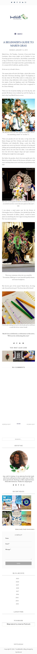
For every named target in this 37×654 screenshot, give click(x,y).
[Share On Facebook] (16, 343)
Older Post (31, 424)
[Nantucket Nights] (17, 503)
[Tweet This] (14, 343)
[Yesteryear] (26, 518)
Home (19, 424)
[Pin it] (23, 343)
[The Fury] (26, 502)
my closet (19, 624)
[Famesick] (7, 518)
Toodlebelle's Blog (20, 649)
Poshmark (27, 624)
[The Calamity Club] (17, 518)
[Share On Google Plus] (20, 343)
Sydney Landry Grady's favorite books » (25, 529)
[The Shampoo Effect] (7, 502)
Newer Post (6, 424)
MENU (19, 34)
